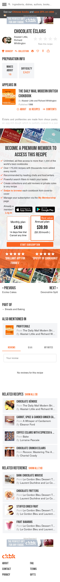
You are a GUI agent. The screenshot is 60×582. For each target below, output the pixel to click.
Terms (33, 569)
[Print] (32, 51)
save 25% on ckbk (44, 11)
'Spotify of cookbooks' (45, 258)
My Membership (47, 197)
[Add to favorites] (37, 51)
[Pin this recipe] (43, 51)
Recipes (36, 109)
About (23, 109)
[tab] (11, 347)
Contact (6, 569)
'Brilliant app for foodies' (15, 260)
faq (31, 563)
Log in (8, 212)
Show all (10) (35, 468)
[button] (9, 4)
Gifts (33, 574)
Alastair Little (20, 36)
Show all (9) (31, 394)
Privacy (6, 574)
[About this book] (9, 90)
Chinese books (20, 11)
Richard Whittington (20, 41)
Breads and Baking (15, 309)
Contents (51, 109)
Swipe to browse (13, 190)
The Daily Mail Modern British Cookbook (38, 93)
